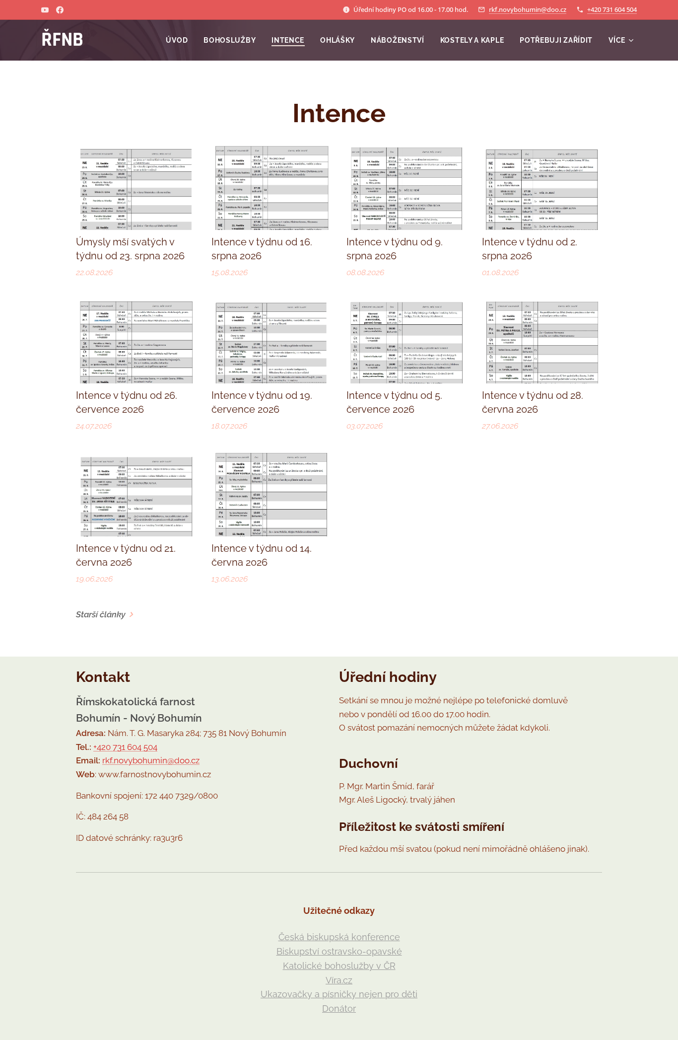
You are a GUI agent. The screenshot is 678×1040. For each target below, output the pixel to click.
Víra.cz (339, 980)
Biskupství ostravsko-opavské (339, 951)
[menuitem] (179, 40)
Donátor (339, 1008)
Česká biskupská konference (339, 937)
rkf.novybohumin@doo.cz (527, 9)
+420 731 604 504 (612, 9)
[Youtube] (45, 9)
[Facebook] (60, 9)
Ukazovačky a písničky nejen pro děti (339, 994)
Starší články (101, 614)
